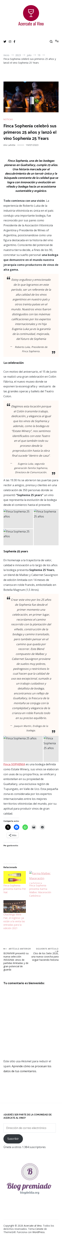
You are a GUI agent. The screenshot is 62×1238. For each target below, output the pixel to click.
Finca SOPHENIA (14, 764)
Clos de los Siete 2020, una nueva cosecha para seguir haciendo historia (45, 954)
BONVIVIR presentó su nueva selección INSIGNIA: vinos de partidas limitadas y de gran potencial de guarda (17, 959)
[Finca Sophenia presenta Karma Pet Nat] (14, 877)
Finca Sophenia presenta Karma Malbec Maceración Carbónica (40, 890)
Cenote (39, 1228)
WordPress (38, 1232)
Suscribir (13, 1139)
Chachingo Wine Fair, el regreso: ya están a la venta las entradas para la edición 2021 (14, 921)
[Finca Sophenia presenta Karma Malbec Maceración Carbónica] (40, 877)
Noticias (8, 119)
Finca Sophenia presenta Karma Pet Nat (14, 889)
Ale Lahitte (9, 145)
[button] (18, 518)
